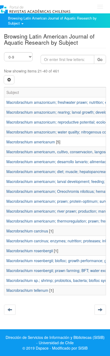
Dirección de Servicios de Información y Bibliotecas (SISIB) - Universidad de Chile (55, 340)
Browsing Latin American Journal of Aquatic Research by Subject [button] (52, 21)
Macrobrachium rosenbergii (29, 250)
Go (100, 59)
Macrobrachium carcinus (27, 230)
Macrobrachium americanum (30, 141)
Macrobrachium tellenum (27, 290)
